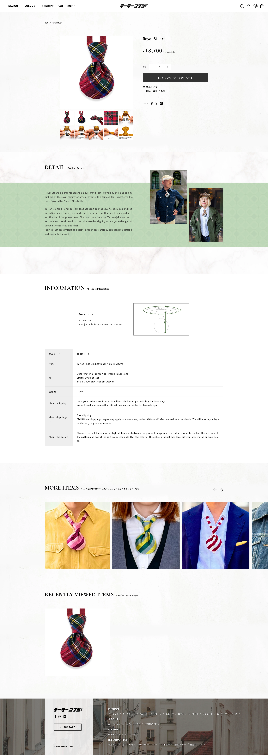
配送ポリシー (196, 744)
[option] (96, 72)
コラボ (181, 714)
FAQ (60, 6)
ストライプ (113, 714)
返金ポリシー (180, 744)
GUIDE (71, 6)
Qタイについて (115, 724)
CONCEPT (48, 6)
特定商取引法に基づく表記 (120, 744)
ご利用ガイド (151, 724)
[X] (156, 103)
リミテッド (208, 714)
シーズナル (193, 714)
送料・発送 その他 (155, 91)
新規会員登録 (114, 734)
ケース (234, 714)
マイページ (130, 734)
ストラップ (222, 714)
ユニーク (170, 714)
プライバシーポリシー (147, 744)
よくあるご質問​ (133, 724)
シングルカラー (142, 714)
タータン (127, 714)
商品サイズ (152, 87)
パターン (157, 714)
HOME (47, 23)
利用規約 (165, 744)
